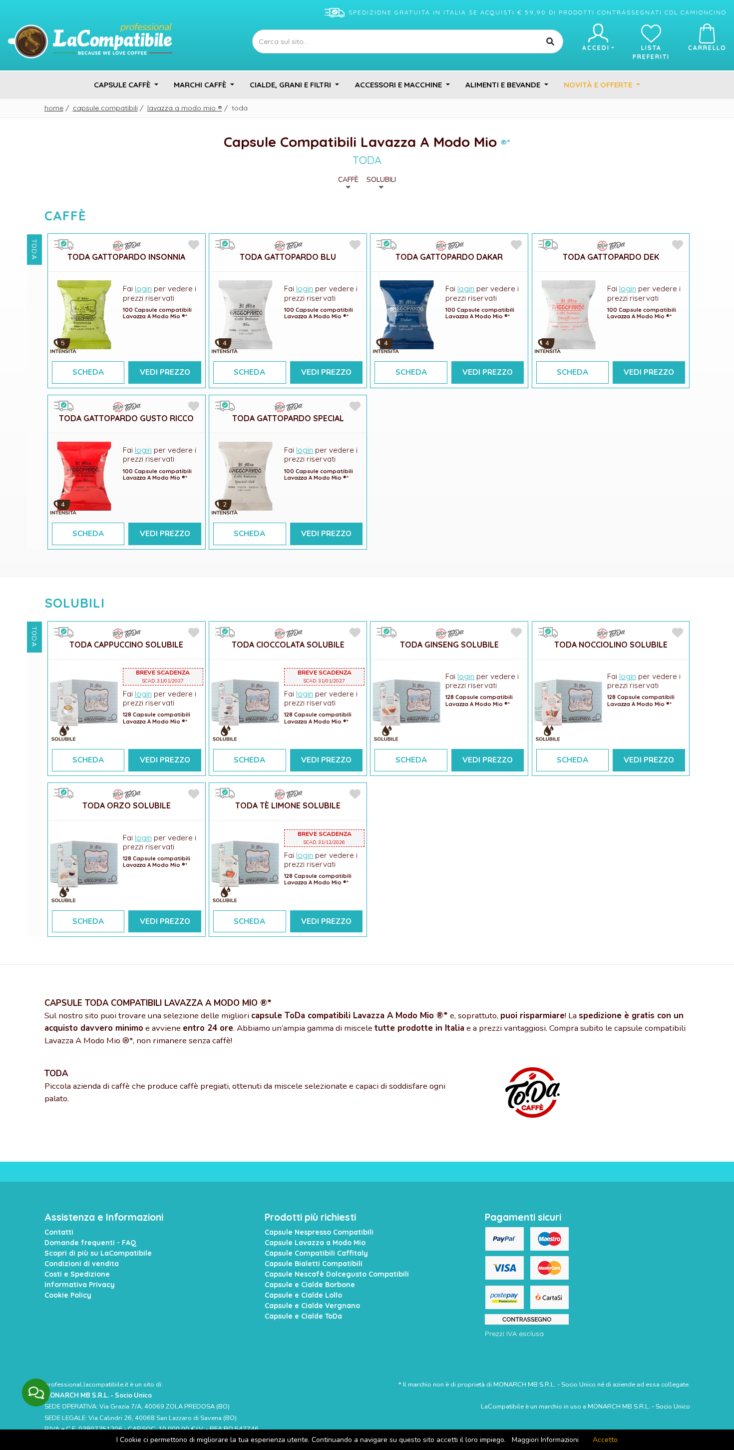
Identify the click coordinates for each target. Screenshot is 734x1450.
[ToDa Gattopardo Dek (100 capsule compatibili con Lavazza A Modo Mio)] (568, 314)
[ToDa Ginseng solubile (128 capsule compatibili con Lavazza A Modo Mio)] (406, 702)
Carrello (707, 47)
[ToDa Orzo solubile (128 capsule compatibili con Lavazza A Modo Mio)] (84, 863)
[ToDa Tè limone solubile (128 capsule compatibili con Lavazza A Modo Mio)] (245, 863)
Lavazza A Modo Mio (184, 107)
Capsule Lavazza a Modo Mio (315, 1242)
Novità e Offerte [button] (599, 84)
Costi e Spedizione (77, 1274)
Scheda (88, 372)
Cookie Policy (67, 1295)
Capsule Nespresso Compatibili (319, 1232)
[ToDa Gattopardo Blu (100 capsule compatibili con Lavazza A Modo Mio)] (245, 314)
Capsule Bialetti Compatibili (314, 1263)
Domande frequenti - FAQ (90, 1242)
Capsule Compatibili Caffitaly (316, 1253)
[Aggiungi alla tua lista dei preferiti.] (193, 245)
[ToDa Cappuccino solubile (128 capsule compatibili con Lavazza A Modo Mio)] (84, 702)
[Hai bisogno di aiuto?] (36, 1393)
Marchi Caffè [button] (201, 84)
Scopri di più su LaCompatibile (98, 1253)
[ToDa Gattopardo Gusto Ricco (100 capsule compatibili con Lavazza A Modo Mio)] (84, 475)
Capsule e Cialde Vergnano (312, 1305)
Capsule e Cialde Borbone (310, 1284)
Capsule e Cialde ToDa (303, 1316)
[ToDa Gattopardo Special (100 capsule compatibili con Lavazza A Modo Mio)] (245, 475)
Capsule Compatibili (105, 107)
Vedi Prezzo (165, 372)
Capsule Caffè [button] (123, 84)
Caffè (348, 179)
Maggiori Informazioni (545, 1440)
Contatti (58, 1232)
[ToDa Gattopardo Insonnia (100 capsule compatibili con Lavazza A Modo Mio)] (84, 314)
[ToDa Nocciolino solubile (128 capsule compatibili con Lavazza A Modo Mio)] (568, 702)
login (143, 288)
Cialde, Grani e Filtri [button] (291, 84)
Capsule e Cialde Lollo (303, 1295)
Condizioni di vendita (81, 1263)
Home (53, 107)
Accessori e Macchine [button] (399, 84)
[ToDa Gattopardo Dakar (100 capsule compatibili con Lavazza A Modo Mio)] (406, 314)
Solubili (381, 179)
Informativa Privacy (79, 1284)
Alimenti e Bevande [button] (503, 84)
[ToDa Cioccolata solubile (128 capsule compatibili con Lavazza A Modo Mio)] (245, 702)
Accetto (605, 1440)
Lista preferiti (651, 52)
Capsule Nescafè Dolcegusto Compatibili (337, 1274)
